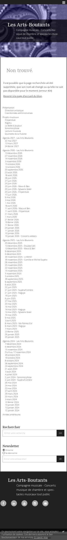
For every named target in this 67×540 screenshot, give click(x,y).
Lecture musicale (13, 131)
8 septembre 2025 (13, 281)
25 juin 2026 (11, 183)
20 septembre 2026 (14, 169)
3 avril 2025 (10, 320)
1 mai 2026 (10, 203)
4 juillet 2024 (11, 374)
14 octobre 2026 (12, 167)
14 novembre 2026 (13, 158)
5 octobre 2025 (12, 276)
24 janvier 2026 (12, 228)
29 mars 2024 (11, 393)
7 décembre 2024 (13, 344)
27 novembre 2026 (13, 156)
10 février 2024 (12, 402)
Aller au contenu (10, 2)
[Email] (45, 503)
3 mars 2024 (11, 399)
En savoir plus (41, 537)
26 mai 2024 (11, 382)
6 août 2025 (10, 284)
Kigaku (8, 123)
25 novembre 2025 (13, 265)
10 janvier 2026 (12, 233)
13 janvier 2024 (12, 407)
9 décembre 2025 (13, 251)
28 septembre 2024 (14, 363)
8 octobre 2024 (12, 360)
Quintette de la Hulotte (15, 134)
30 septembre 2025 (14, 279)
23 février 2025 (12, 331)
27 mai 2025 (11, 301)
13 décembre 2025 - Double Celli (20, 246)
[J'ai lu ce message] (63, 531)
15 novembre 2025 (13, 270)
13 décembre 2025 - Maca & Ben (20, 248)
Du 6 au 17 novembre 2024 (18, 352)
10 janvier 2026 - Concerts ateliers (20, 236)
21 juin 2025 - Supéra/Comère (19, 290)
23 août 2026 (11, 172)
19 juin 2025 (11, 295)
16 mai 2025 (11, 306)
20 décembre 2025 (13, 243)
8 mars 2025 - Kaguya (15, 326)
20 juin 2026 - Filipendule (17, 192)
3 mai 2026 (10, 200)
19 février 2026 (12, 222)
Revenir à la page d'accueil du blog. (22, 96)
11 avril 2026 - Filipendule (17, 211)
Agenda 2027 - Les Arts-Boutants (18, 138)
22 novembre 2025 (13, 268)
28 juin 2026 (11, 178)
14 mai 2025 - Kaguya (15, 309)
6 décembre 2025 (13, 254)
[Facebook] (3, 503)
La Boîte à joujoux (13, 125)
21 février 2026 (12, 219)
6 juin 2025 (10, 298)
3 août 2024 (10, 371)
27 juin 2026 (11, 181)
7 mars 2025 (11, 328)
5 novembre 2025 (13, 273)
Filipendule (10, 120)
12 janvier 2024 (12, 410)
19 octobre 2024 (12, 358)
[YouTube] (24, 503)
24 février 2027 (12, 146)
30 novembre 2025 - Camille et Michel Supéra (26, 259)
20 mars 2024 (11, 396)
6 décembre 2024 (13, 346)
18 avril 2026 (11, 205)
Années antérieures (11, 414)
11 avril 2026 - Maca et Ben (17, 208)
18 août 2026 (11, 175)
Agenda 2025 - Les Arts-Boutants (18, 240)
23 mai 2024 (11, 388)
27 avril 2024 (11, 391)
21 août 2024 (11, 369)
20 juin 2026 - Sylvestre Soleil (18, 189)
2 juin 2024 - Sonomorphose (18, 377)
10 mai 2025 (11, 315)
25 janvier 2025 (12, 337)
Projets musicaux (11, 117)
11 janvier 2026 (12, 230)
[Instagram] (35, 503)
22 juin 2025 (11, 287)
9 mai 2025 (10, 317)
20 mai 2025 (11, 304)
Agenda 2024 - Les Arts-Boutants (18, 341)
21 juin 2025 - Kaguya (15, 293)
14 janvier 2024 (12, 405)
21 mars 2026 (11, 214)
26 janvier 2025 (12, 334)
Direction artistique (14, 110)
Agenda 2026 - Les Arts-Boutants (18, 150)
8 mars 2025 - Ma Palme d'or (18, 323)
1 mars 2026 (11, 217)
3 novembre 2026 (13, 161)
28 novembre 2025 (13, 262)
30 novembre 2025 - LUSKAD (18, 257)
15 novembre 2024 (13, 349)
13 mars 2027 (11, 143)
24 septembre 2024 (14, 366)
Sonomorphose (12, 128)
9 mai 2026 (10, 197)
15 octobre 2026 (12, 164)
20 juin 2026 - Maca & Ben (17, 186)
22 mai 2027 (11, 140)
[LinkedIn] (14, 503)
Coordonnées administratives (19, 113)
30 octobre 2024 (12, 355)
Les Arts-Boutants (29, 25)
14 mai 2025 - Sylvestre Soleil (18, 312)
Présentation (8, 107)
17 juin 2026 (11, 194)
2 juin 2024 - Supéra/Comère (18, 380)
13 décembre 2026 (13, 153)
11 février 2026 (12, 225)
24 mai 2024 (11, 385)
